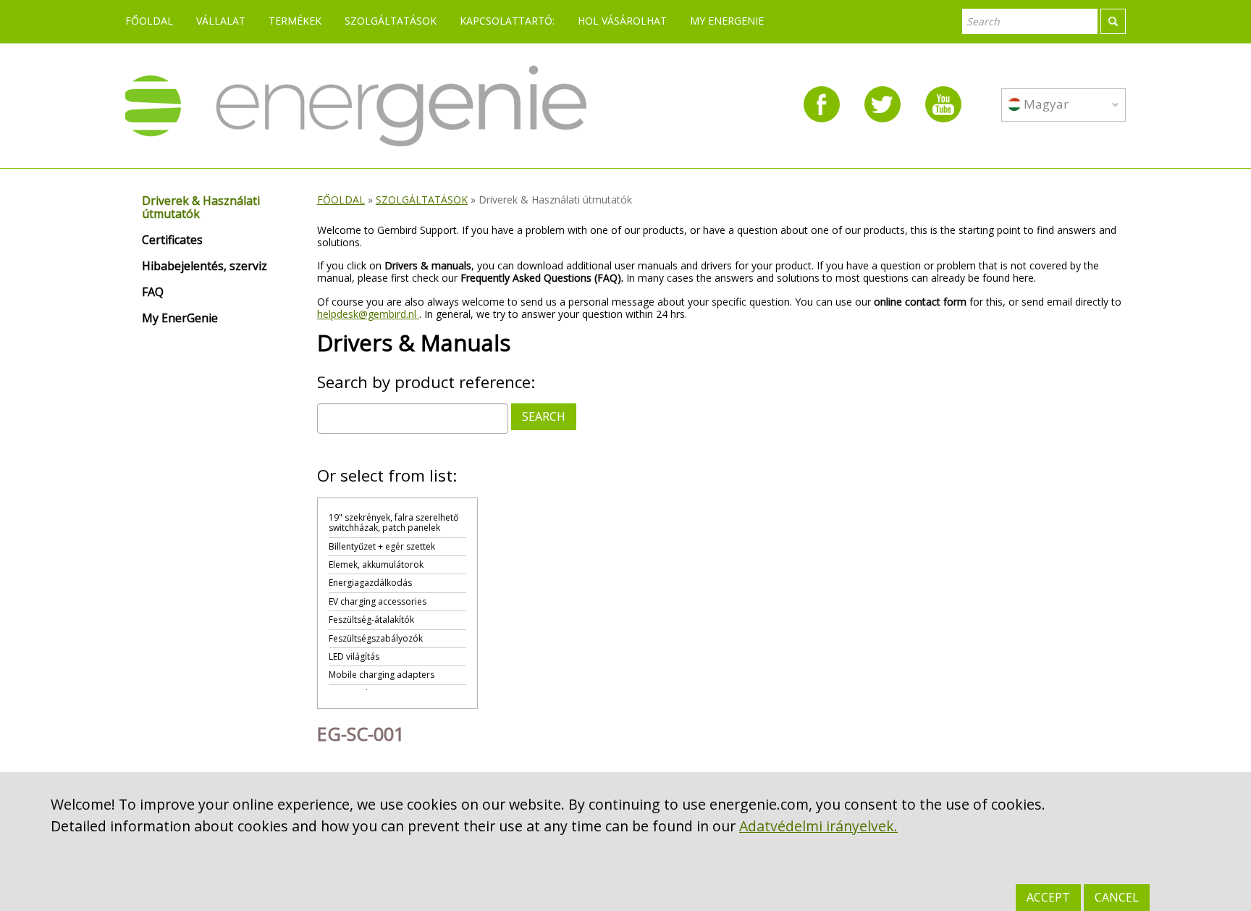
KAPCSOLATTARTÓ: (507, 21)
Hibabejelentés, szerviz (204, 266)
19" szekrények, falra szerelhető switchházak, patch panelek (393, 522)
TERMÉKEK (295, 21)
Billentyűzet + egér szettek (382, 546)
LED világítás (354, 656)
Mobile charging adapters (381, 674)
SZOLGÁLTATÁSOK (391, 21)
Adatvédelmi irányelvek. (818, 826)
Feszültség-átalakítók (371, 619)
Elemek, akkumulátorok (376, 564)
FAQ (153, 292)
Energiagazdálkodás (370, 582)
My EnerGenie (180, 318)
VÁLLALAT (220, 21)
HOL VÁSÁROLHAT (622, 21)
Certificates (172, 240)
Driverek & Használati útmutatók (201, 208)
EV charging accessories (377, 601)
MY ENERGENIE (727, 21)
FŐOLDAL (149, 21)
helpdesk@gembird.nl (368, 314)
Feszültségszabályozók (376, 638)
